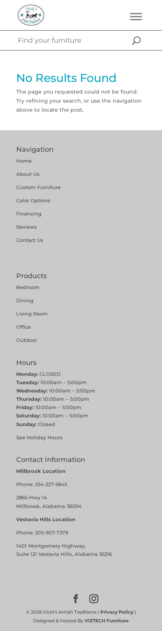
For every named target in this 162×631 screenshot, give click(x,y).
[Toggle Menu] (136, 16)
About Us (28, 174)
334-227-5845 (51, 484)
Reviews (26, 227)
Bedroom (28, 287)
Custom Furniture (38, 187)
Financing (28, 214)
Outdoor (26, 340)
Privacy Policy (116, 612)
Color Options (33, 200)
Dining (25, 300)
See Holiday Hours (39, 437)
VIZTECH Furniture (107, 620)
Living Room (32, 314)
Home (24, 161)
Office (23, 327)
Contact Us (29, 240)
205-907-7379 (51, 532)
